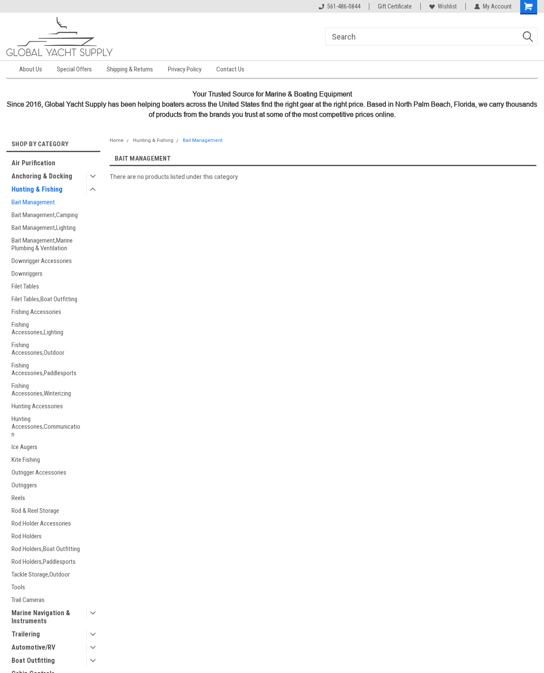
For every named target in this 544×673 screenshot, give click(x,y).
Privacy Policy (184, 69)
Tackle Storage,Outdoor (40, 574)
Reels (18, 498)
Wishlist (447, 6)
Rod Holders (26, 536)
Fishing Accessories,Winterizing (41, 389)
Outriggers (24, 485)
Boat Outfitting (33, 660)
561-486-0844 (343, 6)
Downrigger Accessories (41, 261)
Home (117, 140)
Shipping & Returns (130, 69)
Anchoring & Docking (41, 176)
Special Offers (74, 69)
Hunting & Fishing (36, 189)
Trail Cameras (28, 600)
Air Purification (33, 163)
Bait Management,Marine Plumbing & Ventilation (42, 244)
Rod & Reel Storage (35, 511)
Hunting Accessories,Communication (45, 426)
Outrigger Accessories (38, 472)
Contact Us (230, 69)
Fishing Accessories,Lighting (37, 328)
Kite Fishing (25, 460)
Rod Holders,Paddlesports (43, 562)
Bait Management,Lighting (43, 228)
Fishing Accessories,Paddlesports (43, 369)
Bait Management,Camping (44, 215)
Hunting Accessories (37, 406)
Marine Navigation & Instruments (40, 617)
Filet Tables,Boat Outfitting (44, 299)
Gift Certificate (395, 6)
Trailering (25, 634)
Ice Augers (24, 447)
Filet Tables (25, 286)
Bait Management (33, 202)
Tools (18, 587)
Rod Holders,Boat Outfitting (45, 549)
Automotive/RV (33, 647)
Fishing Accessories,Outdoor (37, 348)
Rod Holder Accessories (41, 523)
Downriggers (26, 273)
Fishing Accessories (36, 312)
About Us (30, 69)
